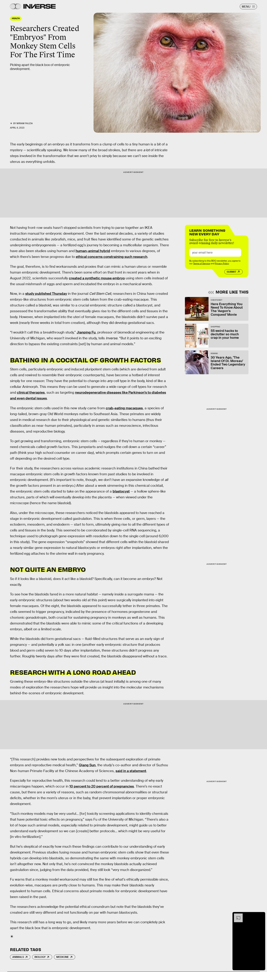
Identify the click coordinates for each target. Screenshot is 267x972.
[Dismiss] (261, 915)
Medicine (62, 957)
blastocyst (121, 491)
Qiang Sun (87, 765)
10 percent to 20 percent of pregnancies (101, 786)
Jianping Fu (86, 332)
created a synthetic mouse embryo (97, 278)
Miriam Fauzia (25, 123)
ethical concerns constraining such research (111, 256)
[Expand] (236, 915)
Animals (18, 957)
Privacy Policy (222, 263)
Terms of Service (201, 263)
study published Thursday (46, 293)
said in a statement (131, 771)
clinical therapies (31, 392)
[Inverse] (39, 6)
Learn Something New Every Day (207, 232)
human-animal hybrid (93, 251)
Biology (40, 957)
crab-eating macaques (124, 408)
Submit (231, 271)
